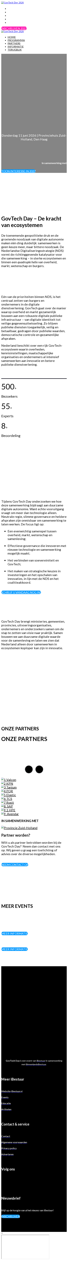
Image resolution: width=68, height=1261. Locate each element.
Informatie (16, 19)
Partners (15, 15)
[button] (14, 28)
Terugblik (15, 22)
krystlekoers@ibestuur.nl (22, 1009)
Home (12, 8)
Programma (17, 12)
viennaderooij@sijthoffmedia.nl (27, 1024)
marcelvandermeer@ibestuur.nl (27, 1038)
